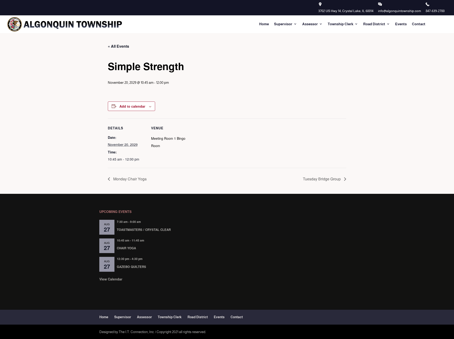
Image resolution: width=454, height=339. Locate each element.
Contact (418, 24)
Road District (374, 24)
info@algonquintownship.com (399, 11)
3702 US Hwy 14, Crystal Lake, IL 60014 (345, 11)
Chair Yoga (126, 248)
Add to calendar (132, 106)
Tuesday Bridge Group (322, 179)
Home (264, 24)
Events (401, 24)
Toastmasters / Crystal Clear (144, 229)
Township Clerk (340, 24)
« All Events (118, 46)
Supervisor (283, 24)
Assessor (310, 24)
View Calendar (110, 279)
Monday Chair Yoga (129, 179)
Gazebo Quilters (131, 266)
